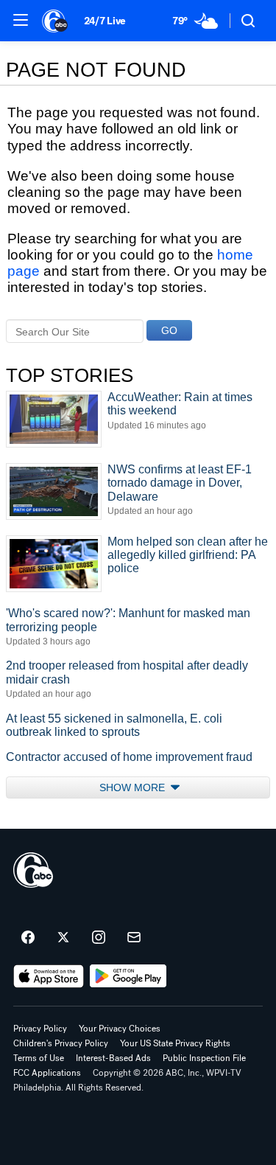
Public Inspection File (204, 1058)
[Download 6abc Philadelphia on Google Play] (128, 976)
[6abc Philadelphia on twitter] (63, 938)
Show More (133, 787)
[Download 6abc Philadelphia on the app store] (48, 976)
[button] (20, 20)
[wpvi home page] (33, 870)
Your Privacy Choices (119, 1028)
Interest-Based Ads (113, 1058)
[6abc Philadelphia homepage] (55, 20)
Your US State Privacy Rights (175, 1043)
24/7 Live (105, 21)
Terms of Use (38, 1058)
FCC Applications (47, 1072)
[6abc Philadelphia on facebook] (28, 938)
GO (169, 330)
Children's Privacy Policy (60, 1043)
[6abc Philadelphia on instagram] (98, 938)
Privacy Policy (40, 1028)
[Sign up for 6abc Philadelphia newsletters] (134, 938)
